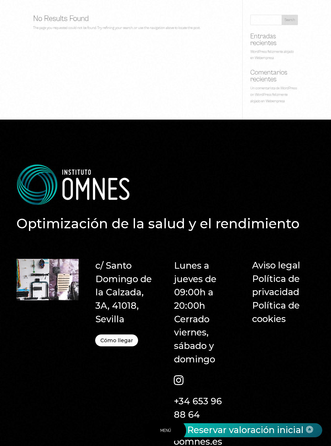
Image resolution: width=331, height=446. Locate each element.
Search (289, 20)
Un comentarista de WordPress (273, 88)
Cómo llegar (116, 340)
